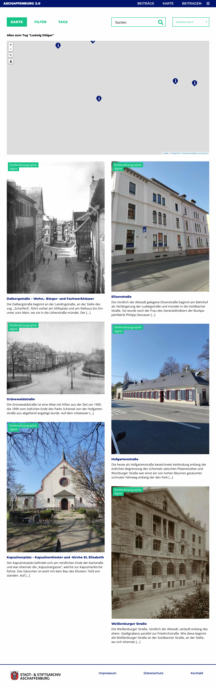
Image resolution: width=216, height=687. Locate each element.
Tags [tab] (63, 22)
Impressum (107, 673)
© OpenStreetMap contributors (194, 153)
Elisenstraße (121, 297)
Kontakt (197, 673)
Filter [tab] (40, 22)
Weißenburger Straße (129, 624)
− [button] (11, 49)
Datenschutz (154, 673)
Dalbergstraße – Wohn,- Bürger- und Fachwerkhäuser (50, 299)
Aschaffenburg (21, 3)
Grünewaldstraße (21, 399)
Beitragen (191, 3)
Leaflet (165, 153)
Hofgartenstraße (124, 459)
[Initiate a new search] (10, 55)
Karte (168, 3)
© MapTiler (175, 153)
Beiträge (145, 3)
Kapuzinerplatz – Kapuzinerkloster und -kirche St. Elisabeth (55, 557)
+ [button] (11, 44)
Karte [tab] (17, 22)
